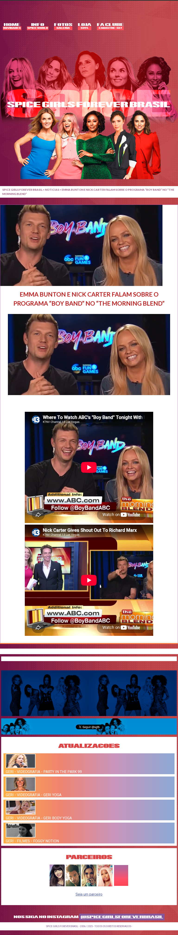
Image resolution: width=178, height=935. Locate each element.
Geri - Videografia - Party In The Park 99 (44, 772)
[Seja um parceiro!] (121, 885)
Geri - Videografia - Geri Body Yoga (39, 818)
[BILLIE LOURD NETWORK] (89, 885)
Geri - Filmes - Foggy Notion (32, 841)
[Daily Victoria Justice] (57, 885)
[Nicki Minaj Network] (105, 885)
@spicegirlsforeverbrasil (122, 917)
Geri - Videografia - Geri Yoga (33, 795)
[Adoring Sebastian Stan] (73, 885)
